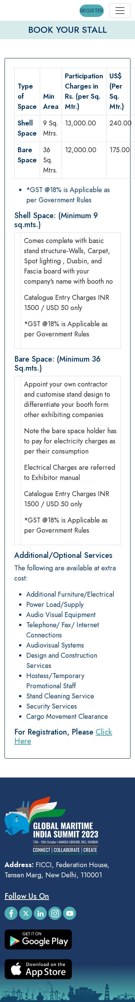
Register (91, 10)
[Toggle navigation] (120, 10)
